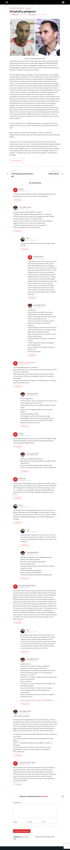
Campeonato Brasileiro (16, 8)
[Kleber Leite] (35, 2)
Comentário (17, 802)
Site (43, 822)
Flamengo (28, 8)
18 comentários (32, 14)
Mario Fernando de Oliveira (27, 362)
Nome (15, 822)
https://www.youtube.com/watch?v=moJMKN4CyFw (36, 700)
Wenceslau (44, 796)
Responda (18, 200)
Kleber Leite (15, 14)
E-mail (30, 822)
